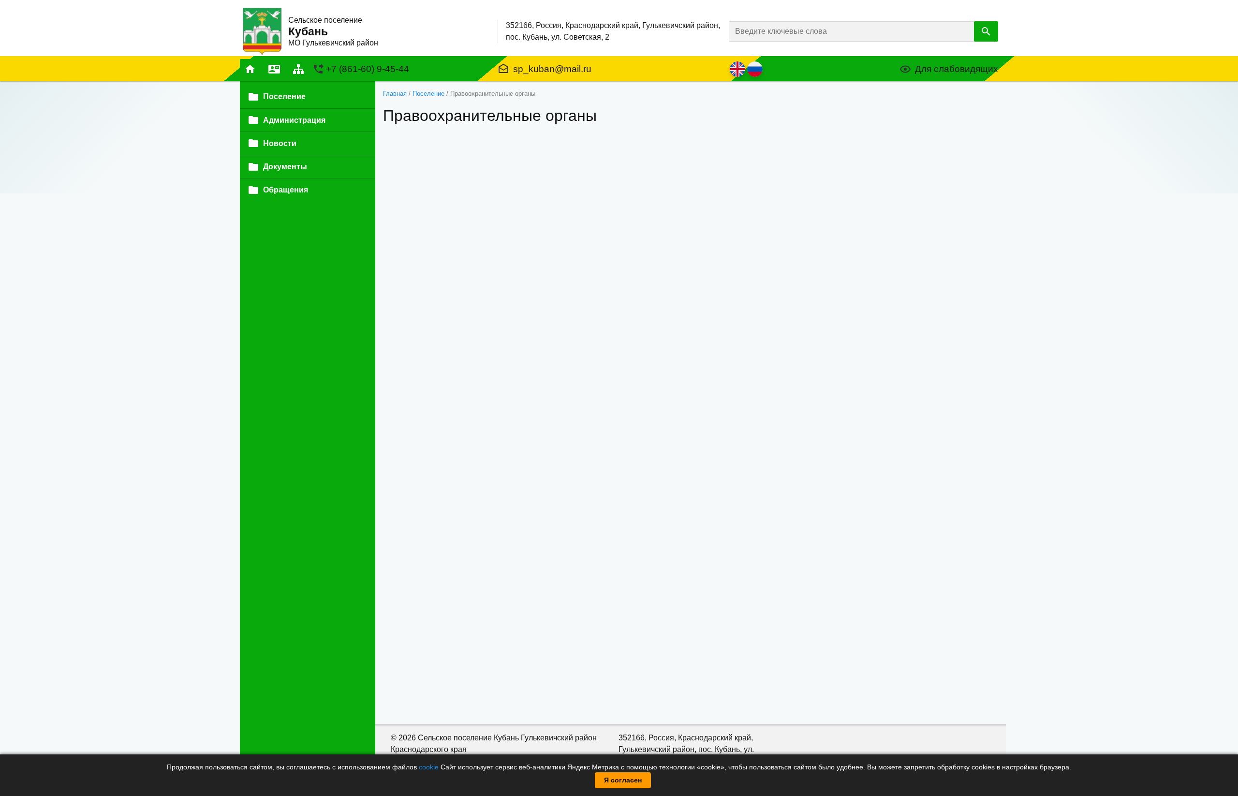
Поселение (428, 93)
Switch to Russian (755, 69)
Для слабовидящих (956, 69)
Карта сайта (298, 69)
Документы (285, 166)
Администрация (294, 120)
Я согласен (623, 780)
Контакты (274, 69)
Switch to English (737, 69)
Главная (250, 69)
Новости (279, 143)
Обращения (285, 190)
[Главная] (262, 31)
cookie (429, 767)
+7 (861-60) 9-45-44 (367, 69)
